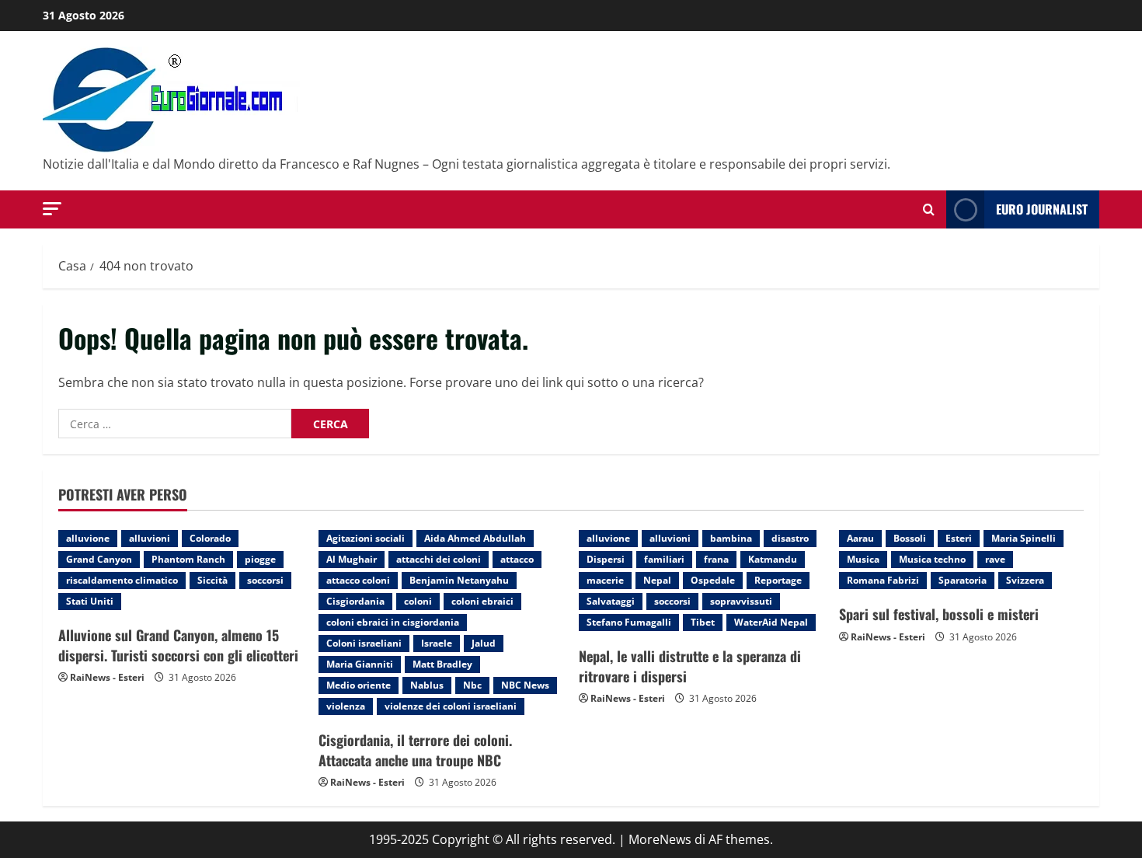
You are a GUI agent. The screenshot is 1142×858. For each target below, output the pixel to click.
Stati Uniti (89, 601)
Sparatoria (962, 580)
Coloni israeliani (364, 643)
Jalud (484, 643)
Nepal (657, 580)
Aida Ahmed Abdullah (475, 538)
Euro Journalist (1042, 209)
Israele (436, 643)
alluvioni (149, 538)
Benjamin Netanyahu (459, 580)
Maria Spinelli (1023, 538)
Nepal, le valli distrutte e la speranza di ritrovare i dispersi (690, 665)
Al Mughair (351, 559)
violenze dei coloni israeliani (451, 706)
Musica (863, 559)
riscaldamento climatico (122, 580)
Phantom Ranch (188, 559)
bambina (731, 538)
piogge (260, 559)
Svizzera (1025, 580)
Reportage (778, 580)
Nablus (427, 685)
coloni (418, 601)
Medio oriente (358, 685)
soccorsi (265, 580)
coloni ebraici (482, 601)
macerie (605, 580)
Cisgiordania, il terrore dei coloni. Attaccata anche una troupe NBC (415, 749)
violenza (345, 706)
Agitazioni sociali (365, 538)
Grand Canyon (99, 559)
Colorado (210, 538)
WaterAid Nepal (771, 622)
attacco (517, 559)
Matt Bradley (442, 664)
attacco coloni (358, 580)
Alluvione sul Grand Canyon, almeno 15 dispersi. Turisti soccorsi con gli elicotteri (178, 644)
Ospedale (713, 580)
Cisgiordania (355, 601)
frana (716, 559)
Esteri (958, 538)
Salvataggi (611, 601)
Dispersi (606, 559)
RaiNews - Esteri (107, 677)
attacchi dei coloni (438, 559)
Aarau (860, 538)
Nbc (472, 685)
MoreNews (659, 839)
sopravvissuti (741, 601)
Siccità (212, 580)
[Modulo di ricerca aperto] (929, 209)
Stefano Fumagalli (629, 622)
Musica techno (932, 559)
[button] (52, 208)
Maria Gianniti (359, 664)
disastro (790, 538)
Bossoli (909, 538)
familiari (664, 559)
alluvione (88, 538)
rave (995, 559)
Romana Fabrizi (883, 580)
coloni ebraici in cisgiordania (392, 622)
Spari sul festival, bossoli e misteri (939, 614)
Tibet (703, 622)
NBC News (525, 685)
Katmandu (772, 559)
